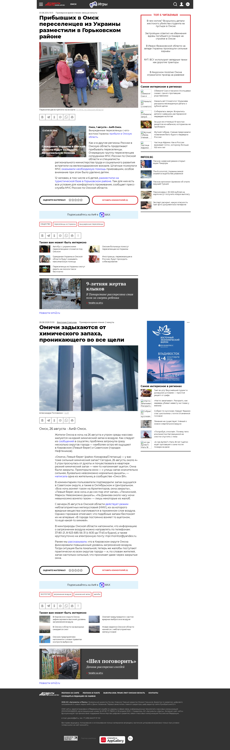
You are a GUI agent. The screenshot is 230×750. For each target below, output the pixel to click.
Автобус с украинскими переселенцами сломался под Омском (67, 249)
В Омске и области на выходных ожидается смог (68, 628)
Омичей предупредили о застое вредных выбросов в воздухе (117, 618)
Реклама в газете (91, 693)
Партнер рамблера (88, 738)
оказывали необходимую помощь (83, 169)
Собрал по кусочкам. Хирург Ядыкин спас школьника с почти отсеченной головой (172, 413)
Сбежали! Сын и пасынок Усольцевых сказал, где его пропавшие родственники (172, 93)
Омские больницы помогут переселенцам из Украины (115, 247)
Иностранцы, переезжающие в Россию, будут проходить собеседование (117, 259)
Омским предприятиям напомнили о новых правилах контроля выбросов (67, 639)
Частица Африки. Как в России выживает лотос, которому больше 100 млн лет (171, 145)
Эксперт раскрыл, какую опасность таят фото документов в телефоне (170, 203)
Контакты (153, 693)
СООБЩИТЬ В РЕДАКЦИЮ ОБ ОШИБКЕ (78, 696)
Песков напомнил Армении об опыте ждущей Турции (171, 183)
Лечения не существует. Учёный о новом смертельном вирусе (170, 422)
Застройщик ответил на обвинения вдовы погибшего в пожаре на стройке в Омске (165, 36)
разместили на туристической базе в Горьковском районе (87, 179)
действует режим (116, 504)
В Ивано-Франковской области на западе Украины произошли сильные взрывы (165, 49)
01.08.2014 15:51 (46, 13)
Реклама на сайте (70, 693)
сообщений (66, 441)
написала (61, 476)
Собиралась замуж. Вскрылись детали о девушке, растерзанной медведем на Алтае (170, 114)
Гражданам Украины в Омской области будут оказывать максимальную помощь (67, 259)
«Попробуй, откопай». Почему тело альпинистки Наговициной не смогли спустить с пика (171, 434)
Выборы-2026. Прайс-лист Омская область (124, 693)
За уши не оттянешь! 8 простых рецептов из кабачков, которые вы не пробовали (172, 124)
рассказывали (77, 541)
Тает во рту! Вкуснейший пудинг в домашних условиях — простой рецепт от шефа (170, 392)
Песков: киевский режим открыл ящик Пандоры (169, 162)
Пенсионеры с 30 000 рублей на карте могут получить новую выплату (171, 193)
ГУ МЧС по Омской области (89, 110)
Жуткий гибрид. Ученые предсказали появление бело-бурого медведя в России (172, 134)
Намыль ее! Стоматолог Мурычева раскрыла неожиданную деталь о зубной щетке (171, 103)
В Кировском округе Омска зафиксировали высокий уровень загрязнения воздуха (69, 619)
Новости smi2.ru (49, 312)
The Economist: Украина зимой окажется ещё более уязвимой (168, 172)
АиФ (66, 413)
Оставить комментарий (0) (115, 200)
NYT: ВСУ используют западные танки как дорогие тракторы (165, 61)
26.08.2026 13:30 (46, 322)
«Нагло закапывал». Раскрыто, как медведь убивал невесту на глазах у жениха (171, 403)
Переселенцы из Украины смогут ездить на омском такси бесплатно (69, 269)
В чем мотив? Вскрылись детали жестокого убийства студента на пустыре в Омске (166, 24)
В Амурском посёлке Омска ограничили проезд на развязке (165, 73)
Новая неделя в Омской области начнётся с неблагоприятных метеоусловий (118, 629)
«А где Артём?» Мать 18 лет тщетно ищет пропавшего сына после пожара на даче (171, 444)
